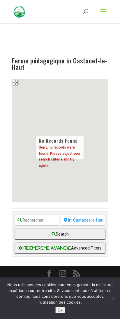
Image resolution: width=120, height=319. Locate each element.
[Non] (113, 298)
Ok (60, 310)
